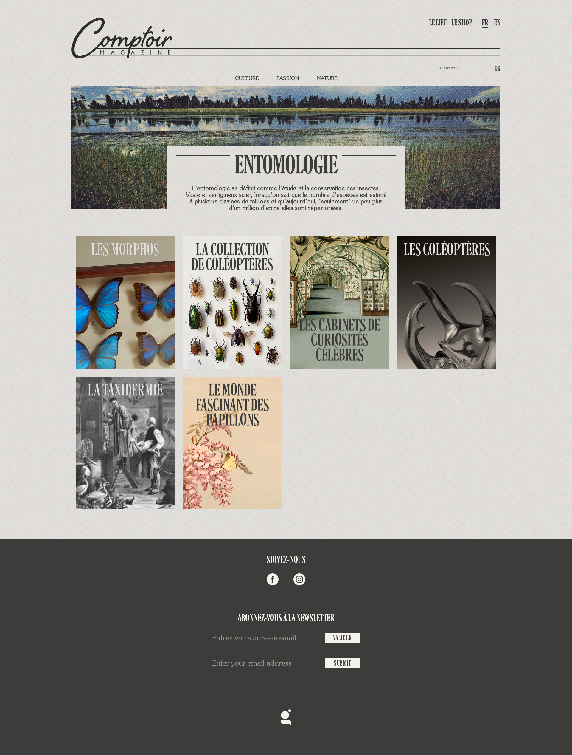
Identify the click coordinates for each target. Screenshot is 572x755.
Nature (327, 78)
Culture (247, 78)
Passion (287, 78)
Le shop (461, 22)
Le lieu (438, 22)
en (497, 22)
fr (485, 22)
